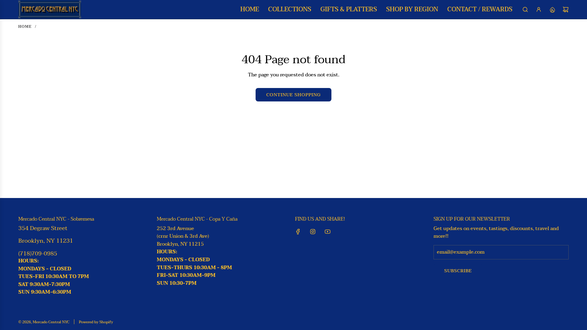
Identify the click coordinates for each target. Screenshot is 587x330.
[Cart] (565, 9)
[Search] (525, 9)
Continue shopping (293, 95)
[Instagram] (312, 231)
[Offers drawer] (552, 9)
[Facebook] (298, 231)
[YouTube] (327, 231)
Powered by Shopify (96, 322)
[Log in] (538, 9)
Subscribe (458, 271)
